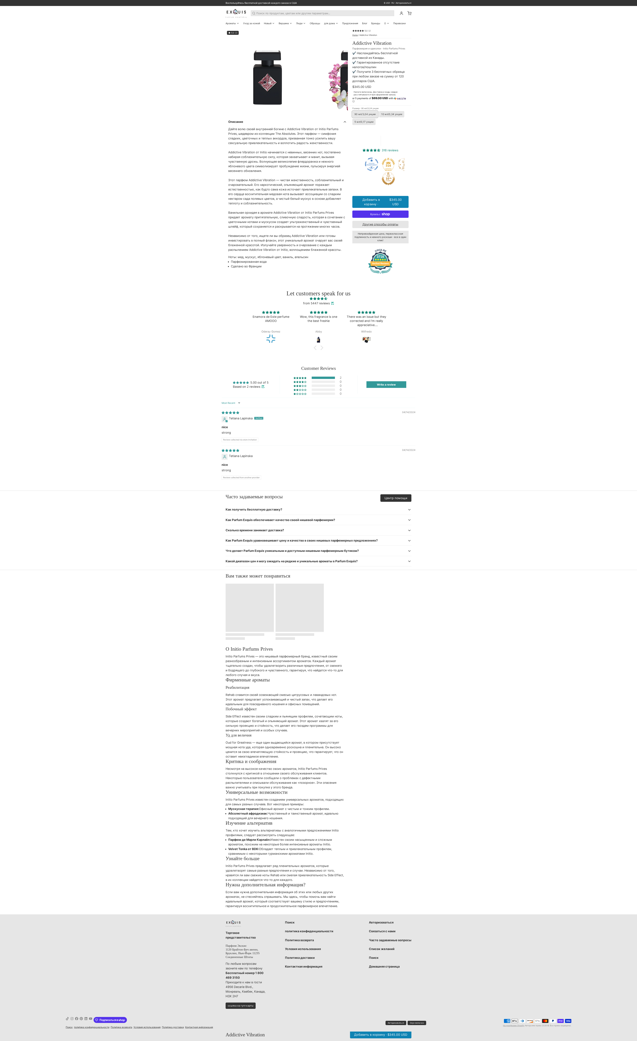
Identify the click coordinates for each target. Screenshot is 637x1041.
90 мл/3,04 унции (365, 114)
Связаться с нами (382, 931)
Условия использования (303, 949)
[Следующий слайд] (343, 72)
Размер (365, 108)
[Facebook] (76, 1020)
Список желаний (381, 949)
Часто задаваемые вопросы (390, 940)
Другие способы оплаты (380, 224)
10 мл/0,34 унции (391, 114)
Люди (299, 23)
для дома (329, 23)
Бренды (375, 23)
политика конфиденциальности (309, 931)
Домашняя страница (384, 966)
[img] (318, 298)
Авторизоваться (403, 3)
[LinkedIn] (86, 1020)
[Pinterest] (81, 1020)
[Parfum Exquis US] (236, 13)
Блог (364, 23)
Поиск (290, 922)
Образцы (315, 23)
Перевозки (399, 23)
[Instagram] (72, 1020)
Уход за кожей (251, 23)
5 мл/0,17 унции (363, 121)
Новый (267, 23)
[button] (380, 100)
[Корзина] (408, 13)
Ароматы (231, 23)
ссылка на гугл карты (240, 1005)
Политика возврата (299, 940)
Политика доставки (300, 957)
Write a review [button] (386, 384)
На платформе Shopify (513, 1025)
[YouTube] (90, 1020)
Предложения (350, 23)
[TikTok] (67, 1020)
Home (355, 35)
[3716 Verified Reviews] (380, 274)
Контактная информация (303, 966)
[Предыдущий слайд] (231, 72)
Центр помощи (396, 498)
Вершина (284, 23)
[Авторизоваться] (400, 13)
